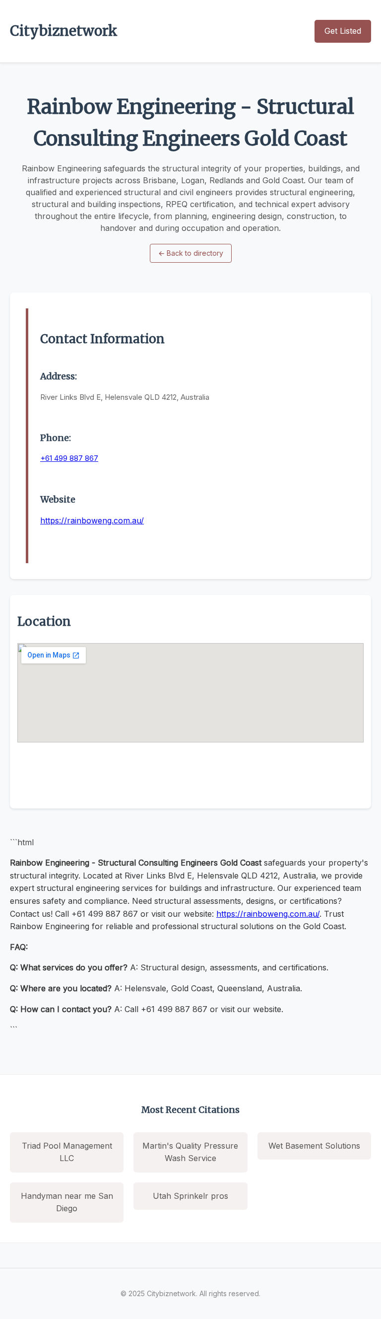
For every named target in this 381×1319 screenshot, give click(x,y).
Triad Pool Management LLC (67, 1152)
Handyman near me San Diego (67, 1202)
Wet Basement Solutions (314, 1146)
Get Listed (342, 31)
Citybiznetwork (64, 31)
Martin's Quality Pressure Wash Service (190, 1152)
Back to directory (190, 253)
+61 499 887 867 (69, 458)
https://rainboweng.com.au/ (92, 520)
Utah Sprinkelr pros (190, 1196)
